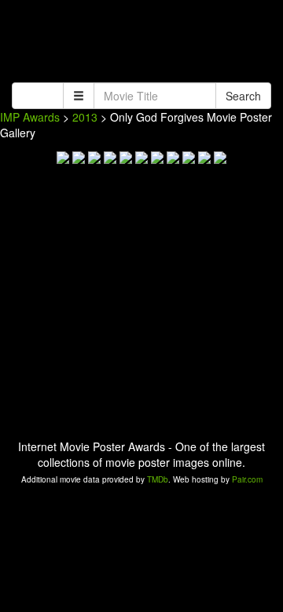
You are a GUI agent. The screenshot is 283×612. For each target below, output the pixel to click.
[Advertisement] (141, 43)
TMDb (157, 479)
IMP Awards (30, 117)
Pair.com (247, 479)
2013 (84, 117)
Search (243, 96)
